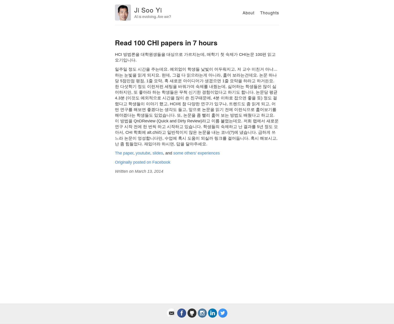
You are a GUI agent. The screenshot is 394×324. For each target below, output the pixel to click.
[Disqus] (197, 234)
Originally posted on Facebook (142, 162)
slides (158, 153)
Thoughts (269, 12)
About (248, 12)
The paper (124, 153)
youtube (143, 153)
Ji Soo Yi (148, 9)
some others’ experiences (196, 153)
